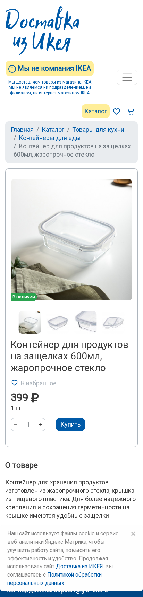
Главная (22, 129)
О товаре (21, 465)
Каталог (95, 111)
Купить (70, 424)
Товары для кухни (98, 129)
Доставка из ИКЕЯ (79, 566)
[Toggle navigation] (127, 77)
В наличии (23, 296)
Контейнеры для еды (50, 137)
